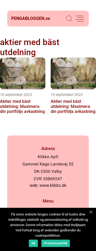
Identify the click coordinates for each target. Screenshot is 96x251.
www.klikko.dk (52, 185)
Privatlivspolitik (55, 243)
